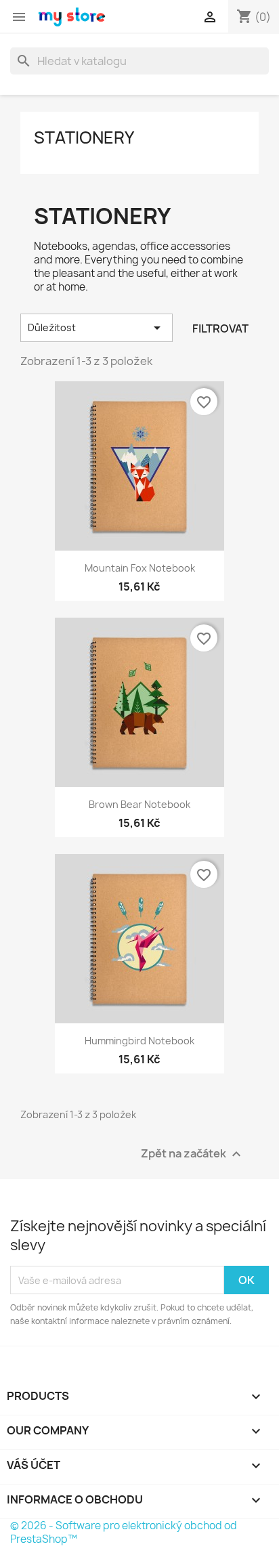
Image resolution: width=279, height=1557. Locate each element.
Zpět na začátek (192, 1154)
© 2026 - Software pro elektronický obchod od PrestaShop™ (123, 1532)
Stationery (84, 137)
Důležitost (96, 328)
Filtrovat (220, 328)
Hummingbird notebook (139, 1040)
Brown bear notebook (139, 804)
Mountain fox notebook (140, 567)
